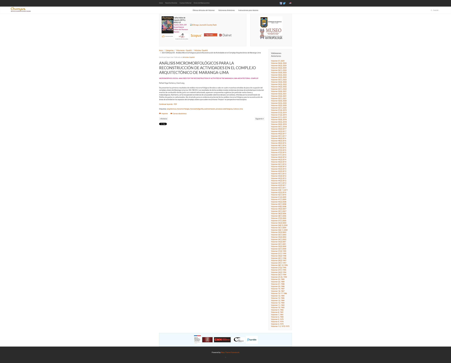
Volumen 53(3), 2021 (279, 94)
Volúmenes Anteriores (226, 10)
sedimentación (209, 109)
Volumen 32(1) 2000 (278, 249)
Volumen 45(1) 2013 (278, 174)
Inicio (161, 3)
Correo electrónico (180, 114)
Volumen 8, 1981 (277, 312)
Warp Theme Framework (230, 352)
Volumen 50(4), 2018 (279, 120)
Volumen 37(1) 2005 (278, 221)
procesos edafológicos (224, 109)
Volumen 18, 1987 (277, 291)
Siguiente (259, 119)
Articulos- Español (201, 50)
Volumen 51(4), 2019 (279, 110)
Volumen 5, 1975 (277, 319)
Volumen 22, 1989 (277, 282)
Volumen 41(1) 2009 (278, 199)
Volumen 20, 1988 (277, 286)
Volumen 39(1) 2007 (278, 211)
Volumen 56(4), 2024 (279, 63)
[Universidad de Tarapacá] (270, 22)
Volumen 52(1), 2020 (279, 108)
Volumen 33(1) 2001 (278, 244)
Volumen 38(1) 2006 (278, 216)
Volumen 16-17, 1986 (279, 293)
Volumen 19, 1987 (277, 289)
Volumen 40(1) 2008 (278, 204)
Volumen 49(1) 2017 (278, 136)
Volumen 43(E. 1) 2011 (279, 190)
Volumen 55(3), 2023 (279, 75)
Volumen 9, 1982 (277, 310)
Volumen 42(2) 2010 (278, 192)
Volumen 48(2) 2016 (278, 143)
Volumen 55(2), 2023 (279, 77)
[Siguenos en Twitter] (284, 3)
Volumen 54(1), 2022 (279, 89)
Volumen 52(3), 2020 (279, 103)
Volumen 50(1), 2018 (279, 127)
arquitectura (171, 109)
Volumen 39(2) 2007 (278, 209)
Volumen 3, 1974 (277, 324)
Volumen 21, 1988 (277, 284)
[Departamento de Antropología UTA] (271, 37)
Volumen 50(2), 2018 (279, 124)
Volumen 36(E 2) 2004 (279, 225)
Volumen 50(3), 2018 (279, 122)
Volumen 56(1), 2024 (279, 70)
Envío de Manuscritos (202, 3)
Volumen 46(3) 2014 (278, 159)
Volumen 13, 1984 (277, 300)
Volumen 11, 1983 (277, 305)
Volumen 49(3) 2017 (278, 131)
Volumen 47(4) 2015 (278, 148)
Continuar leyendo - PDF (168, 104)
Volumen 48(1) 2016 (278, 145)
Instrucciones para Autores (248, 10)
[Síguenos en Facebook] (280, 3)
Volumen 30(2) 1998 (278, 256)
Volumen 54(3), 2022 (279, 84)
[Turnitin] (252, 340)
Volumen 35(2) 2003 (278, 232)
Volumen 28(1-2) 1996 (279, 265)
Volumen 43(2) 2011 (278, 185)
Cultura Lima (238, 109)
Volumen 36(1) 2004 (278, 228)
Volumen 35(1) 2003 (278, 235)
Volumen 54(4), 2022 (279, 82)
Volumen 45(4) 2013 (278, 167)
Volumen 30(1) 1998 (278, 258)
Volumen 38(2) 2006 (278, 214)
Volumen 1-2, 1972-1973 (280, 326)
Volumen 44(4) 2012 (278, 176)
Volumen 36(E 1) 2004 (279, 230)
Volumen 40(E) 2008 (278, 206)
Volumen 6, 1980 (277, 317)
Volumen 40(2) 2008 (278, 202)
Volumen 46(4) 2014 (278, 157)
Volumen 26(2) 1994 (278, 272)
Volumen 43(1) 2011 (278, 188)
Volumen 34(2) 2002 (278, 237)
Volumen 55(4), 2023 (279, 73)
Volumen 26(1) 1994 (278, 275)
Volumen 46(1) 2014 (278, 164)
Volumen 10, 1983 (277, 307)
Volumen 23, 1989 (277, 279)
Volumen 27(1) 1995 (278, 270)
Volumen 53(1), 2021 (279, 98)
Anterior (164, 119)
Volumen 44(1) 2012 (278, 183)
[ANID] (197, 340)
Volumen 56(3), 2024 (279, 65)
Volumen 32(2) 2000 (278, 246)
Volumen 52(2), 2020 (279, 105)
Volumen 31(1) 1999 (278, 253)
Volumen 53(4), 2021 (279, 91)
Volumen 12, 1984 (277, 303)
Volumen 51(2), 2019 (279, 115)
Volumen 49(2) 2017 (278, 134)
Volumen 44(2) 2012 (278, 181)
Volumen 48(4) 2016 (278, 138)
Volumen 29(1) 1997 (278, 263)
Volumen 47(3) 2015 (278, 150)
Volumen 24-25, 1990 (279, 277)
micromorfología (183, 109)
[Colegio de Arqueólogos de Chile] (238, 340)
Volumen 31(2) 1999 (278, 251)
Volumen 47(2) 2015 (278, 152)
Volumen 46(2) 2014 (278, 162)
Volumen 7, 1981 (277, 315)
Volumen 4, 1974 (277, 322)
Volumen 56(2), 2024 (279, 68)
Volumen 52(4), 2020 (279, 101)
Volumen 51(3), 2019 (279, 112)
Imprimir (164, 114)
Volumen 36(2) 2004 (278, 223)
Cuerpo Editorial (185, 3)
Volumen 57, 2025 (277, 61)
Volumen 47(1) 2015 (278, 155)
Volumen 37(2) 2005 (278, 218)
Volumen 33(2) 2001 (278, 242)
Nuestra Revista (171, 3)
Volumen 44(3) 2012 (278, 178)
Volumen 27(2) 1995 (278, 268)
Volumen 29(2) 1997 (278, 261)
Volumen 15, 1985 (277, 296)
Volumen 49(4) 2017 (278, 129)
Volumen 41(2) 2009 (278, 197)
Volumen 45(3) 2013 (278, 169)
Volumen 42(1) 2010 (278, 195)
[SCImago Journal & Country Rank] (203, 25)
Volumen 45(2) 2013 (278, 171)
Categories (169, 50)
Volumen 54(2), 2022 (279, 87)
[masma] (271, 31)
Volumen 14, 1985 (277, 298)
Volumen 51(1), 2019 (279, 117)
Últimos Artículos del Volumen (204, 10)
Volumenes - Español (184, 50)
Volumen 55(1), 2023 (279, 80)
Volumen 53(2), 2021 (279, 96)
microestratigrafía (196, 109)
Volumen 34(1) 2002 (278, 239)
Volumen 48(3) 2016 (278, 141)
